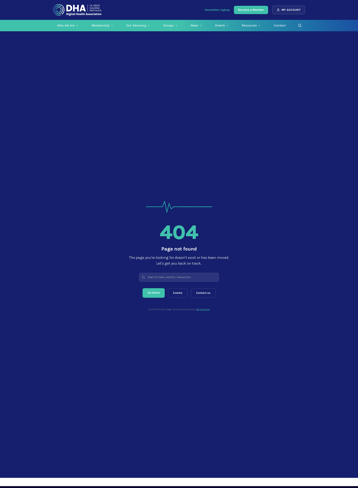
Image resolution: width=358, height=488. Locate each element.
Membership (101, 25)
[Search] (300, 25)
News (194, 25)
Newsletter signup (217, 10)
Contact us (203, 293)
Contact (280, 25)
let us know (203, 309)
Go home (154, 292)
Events (220, 25)
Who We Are (66, 25)
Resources (249, 25)
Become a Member (251, 10)
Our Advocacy (136, 25)
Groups (168, 25)
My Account (291, 10)
